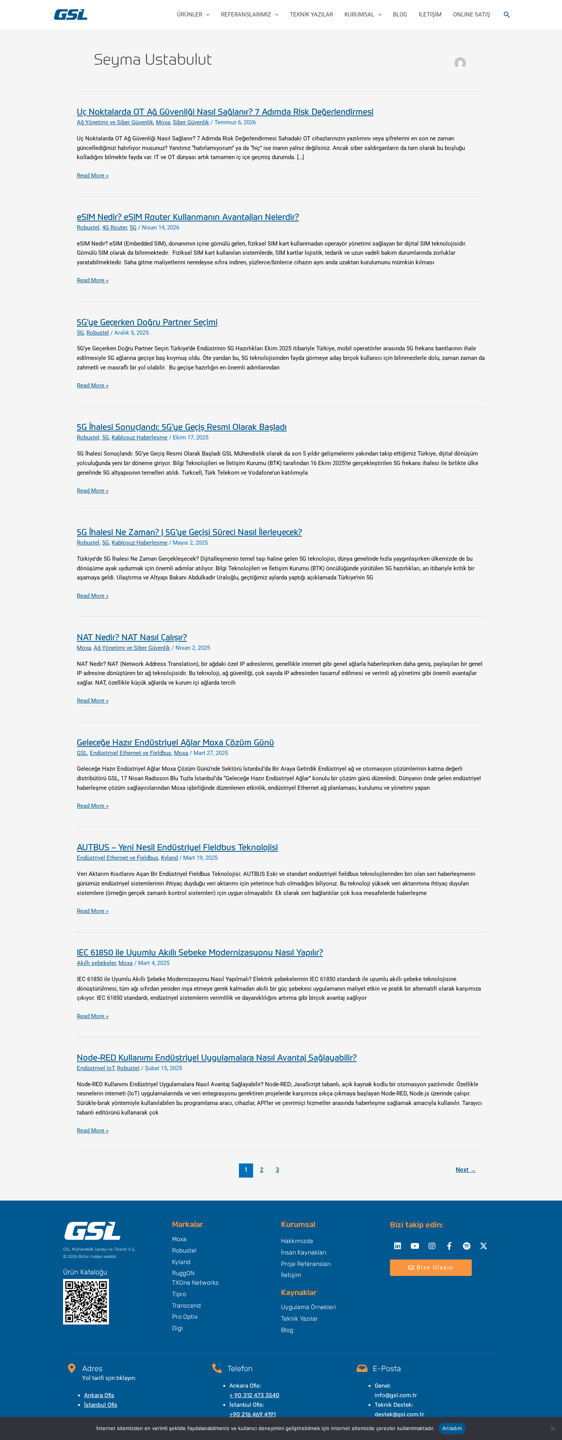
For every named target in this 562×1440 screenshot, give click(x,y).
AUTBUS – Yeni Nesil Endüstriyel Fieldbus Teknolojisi (177, 846)
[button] (206, 14)
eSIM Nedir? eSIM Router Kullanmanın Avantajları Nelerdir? (188, 216)
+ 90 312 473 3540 (254, 1395)
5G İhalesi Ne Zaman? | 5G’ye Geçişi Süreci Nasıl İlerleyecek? (189, 531)
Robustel (88, 227)
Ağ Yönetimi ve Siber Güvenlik (115, 122)
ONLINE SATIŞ (471, 14)
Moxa (163, 122)
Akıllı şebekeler (96, 963)
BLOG (400, 14)
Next (466, 1169)
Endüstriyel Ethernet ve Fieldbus (130, 753)
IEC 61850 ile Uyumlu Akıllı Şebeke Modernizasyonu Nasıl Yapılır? (200, 952)
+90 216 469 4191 (252, 1414)
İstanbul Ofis (100, 1404)
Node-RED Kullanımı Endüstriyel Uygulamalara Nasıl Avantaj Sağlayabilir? (217, 1057)
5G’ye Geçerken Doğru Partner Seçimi (147, 321)
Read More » (93, 176)
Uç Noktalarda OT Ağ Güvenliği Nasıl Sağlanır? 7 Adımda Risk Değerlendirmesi (225, 111)
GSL (82, 753)
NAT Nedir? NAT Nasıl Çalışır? (132, 636)
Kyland (169, 857)
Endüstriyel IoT (95, 1068)
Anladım (452, 1428)
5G (133, 227)
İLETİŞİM (430, 14)
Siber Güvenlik (191, 122)
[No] (552, 1428)
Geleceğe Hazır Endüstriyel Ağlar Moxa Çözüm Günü (175, 742)
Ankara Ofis (99, 1395)
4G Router (114, 227)
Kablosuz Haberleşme (139, 437)
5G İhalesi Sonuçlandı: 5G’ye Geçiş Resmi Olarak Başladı (182, 426)
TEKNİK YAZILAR (311, 14)
